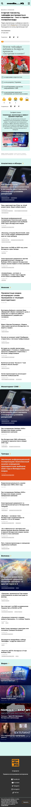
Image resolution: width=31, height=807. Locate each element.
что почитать (18, 379)
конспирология (5, 212)
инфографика (14, 197)
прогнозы (4, 253)
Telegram (16, 786)
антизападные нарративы (7, 210)
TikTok (16, 792)
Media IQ (14, 25)
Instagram (16, 789)
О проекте (15, 771)
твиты (17, 588)
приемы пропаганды (6, 241)
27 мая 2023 (4, 32)
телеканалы (18, 523)
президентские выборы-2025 (8, 227)
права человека (5, 331)
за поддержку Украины (12, 82)
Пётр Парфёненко (5, 30)
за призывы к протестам (13, 77)
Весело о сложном (7, 9)
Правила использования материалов (15, 774)
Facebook (16, 779)
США (3, 622)
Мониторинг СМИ (9, 387)
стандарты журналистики (14, 446)
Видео (4, 663)
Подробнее (4, 805)
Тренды (5, 454)
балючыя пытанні (5, 368)
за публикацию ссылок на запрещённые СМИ (13, 87)
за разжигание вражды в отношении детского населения (16, 93)
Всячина (5, 556)
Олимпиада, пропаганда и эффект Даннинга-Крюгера (15, 115)
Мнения (5, 287)
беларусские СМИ (5, 197)
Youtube (16, 782)
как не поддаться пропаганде (8, 199)
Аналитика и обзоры (11, 163)
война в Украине (5, 342)
